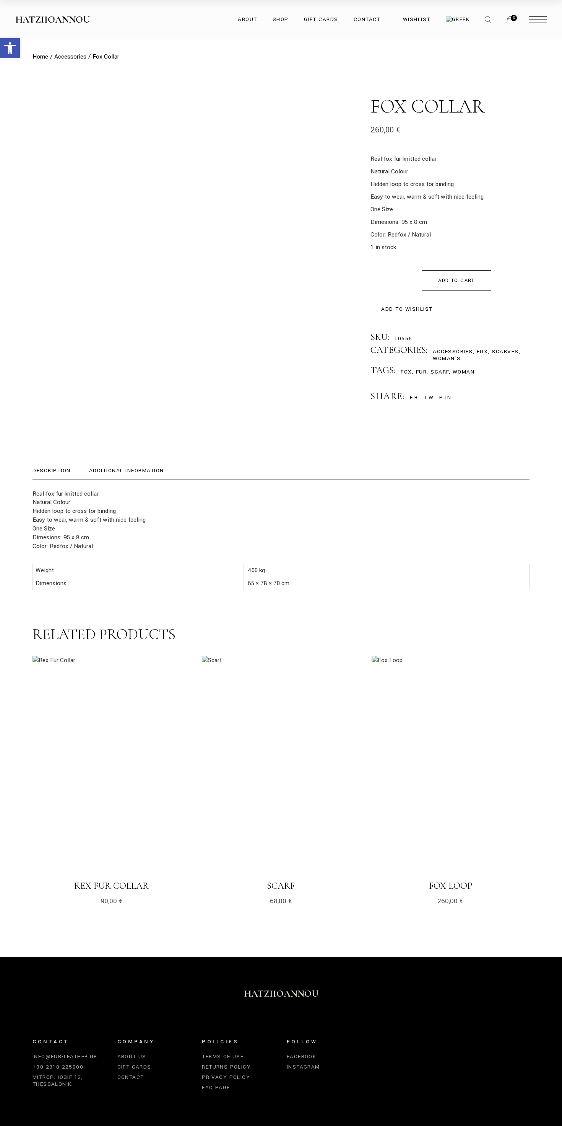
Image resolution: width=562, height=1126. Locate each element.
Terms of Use (223, 1056)
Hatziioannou (52, 19)
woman (464, 371)
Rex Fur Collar (111, 885)
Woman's (447, 358)
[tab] (51, 471)
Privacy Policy (226, 1077)
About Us (131, 1056)
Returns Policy (226, 1067)
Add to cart (456, 280)
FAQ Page (216, 1087)
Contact (130, 1077)
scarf (439, 371)
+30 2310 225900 (57, 1067)
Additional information (126, 470)
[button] (10, 48)
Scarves (505, 351)
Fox (482, 351)
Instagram (303, 1067)
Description (51, 470)
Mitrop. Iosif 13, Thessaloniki (57, 1081)
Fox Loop (450, 885)
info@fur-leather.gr (64, 1056)
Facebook (301, 1056)
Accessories (453, 351)
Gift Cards (134, 1067)
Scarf (281, 885)
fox (406, 371)
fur (421, 371)
